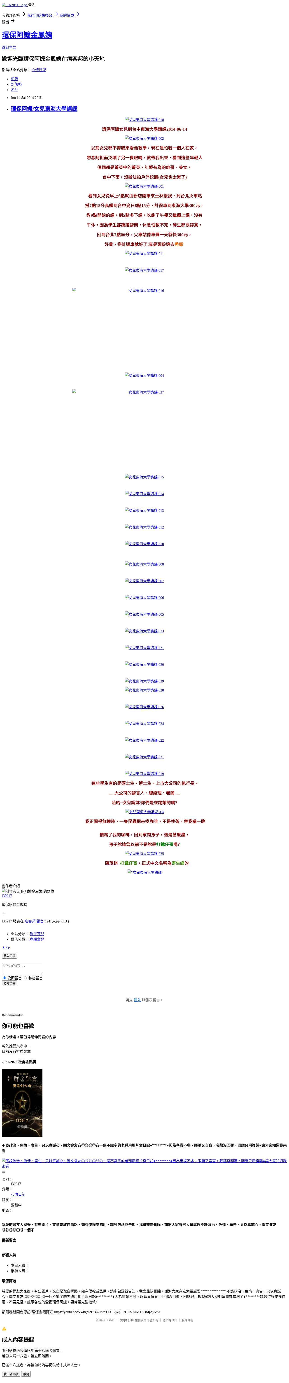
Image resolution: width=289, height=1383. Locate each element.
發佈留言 (9, 983)
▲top (6, 947)
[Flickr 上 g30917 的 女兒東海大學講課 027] (144, 429)
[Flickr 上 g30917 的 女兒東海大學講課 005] (144, 614)
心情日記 (39, 70)
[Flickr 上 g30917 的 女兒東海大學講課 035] (144, 854)
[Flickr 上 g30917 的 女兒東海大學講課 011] (144, 254)
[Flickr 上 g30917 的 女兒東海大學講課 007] (144, 581)
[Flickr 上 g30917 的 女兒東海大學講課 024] (144, 724)
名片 (14, 90)
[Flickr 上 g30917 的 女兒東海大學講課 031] (144, 648)
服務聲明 (187, 1320)
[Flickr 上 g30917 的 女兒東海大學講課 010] (144, 544)
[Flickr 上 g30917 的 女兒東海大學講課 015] (144, 477)
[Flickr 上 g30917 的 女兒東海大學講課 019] (144, 774)
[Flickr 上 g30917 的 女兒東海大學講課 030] (144, 664)
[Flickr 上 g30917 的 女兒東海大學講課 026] (144, 707)
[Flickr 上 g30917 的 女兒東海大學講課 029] (144, 681)
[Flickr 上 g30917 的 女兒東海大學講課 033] (144, 631)
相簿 (14, 79)
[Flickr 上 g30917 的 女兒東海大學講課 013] (144, 510)
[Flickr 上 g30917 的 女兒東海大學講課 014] (144, 494)
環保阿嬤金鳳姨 (27, 35)
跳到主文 (9, 47)
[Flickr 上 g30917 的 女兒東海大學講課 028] (144, 690)
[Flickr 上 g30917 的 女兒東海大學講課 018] (144, 120)
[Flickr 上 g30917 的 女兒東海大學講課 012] (144, 527)
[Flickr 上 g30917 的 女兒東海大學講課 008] (144, 564)
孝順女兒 (37, 939)
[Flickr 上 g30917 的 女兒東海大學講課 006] (144, 598)
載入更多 (9, 956)
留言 (40, 921)
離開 (26, 1374)
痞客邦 (30, 921)
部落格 (16, 84)
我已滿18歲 (11, 1374)
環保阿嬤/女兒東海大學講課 (44, 109)
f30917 (7, 896)
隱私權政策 (170, 1320)
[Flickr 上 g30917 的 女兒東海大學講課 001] (144, 186)
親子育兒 (37, 934)
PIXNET (111, 1320)
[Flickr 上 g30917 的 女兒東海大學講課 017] (144, 270)
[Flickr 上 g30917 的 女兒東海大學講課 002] (144, 138)
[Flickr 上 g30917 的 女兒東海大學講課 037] (145, 872)
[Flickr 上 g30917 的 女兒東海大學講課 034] (145, 812)
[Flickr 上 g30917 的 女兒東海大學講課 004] (144, 375)
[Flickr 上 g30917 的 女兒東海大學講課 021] (144, 757)
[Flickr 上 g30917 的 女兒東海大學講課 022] (144, 740)
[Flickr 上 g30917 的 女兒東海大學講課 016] (144, 328)
